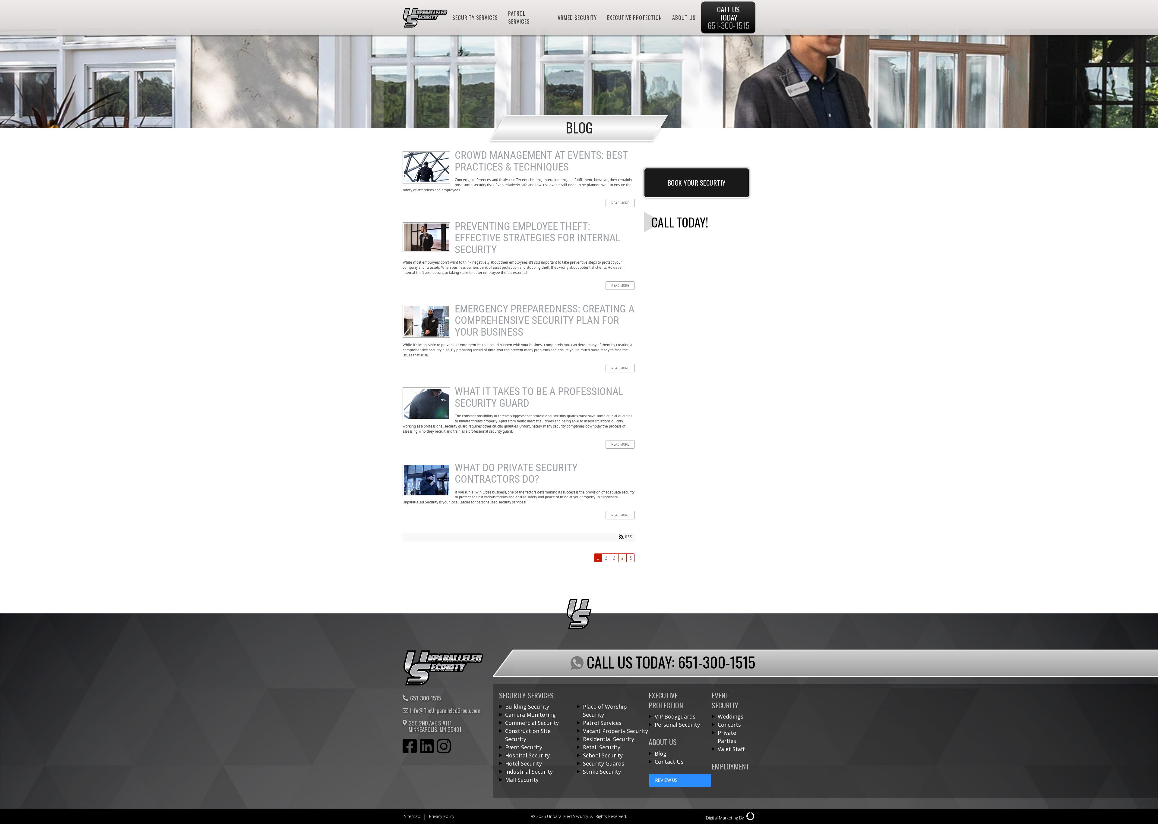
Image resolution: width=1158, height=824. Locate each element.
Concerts (729, 724)
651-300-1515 (425, 698)
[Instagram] (444, 747)
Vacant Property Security (615, 731)
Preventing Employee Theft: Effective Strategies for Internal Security (426, 237)
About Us (684, 17)
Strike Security (602, 771)
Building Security (527, 706)
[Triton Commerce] (443, 684)
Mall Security (522, 779)
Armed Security (577, 17)
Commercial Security (532, 722)
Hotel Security (523, 763)
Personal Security (677, 724)
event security (725, 700)
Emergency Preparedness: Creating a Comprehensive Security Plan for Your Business (426, 321)
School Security (603, 755)
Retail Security (601, 747)
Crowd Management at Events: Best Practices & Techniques (426, 167)
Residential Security (608, 739)
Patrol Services (519, 17)
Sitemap (412, 816)
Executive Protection (634, 17)
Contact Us (669, 761)
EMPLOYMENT (730, 766)
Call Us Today (728, 17)
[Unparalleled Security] (425, 25)
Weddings (730, 716)
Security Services (475, 17)
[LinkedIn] (427, 747)
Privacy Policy (441, 816)
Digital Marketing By (725, 818)
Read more (620, 203)
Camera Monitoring (530, 714)
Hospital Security (527, 755)
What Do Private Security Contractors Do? (426, 480)
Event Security (523, 747)
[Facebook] (410, 747)
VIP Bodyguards (675, 716)
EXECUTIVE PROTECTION (666, 700)
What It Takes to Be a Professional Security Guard (426, 404)
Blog (660, 753)
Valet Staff (731, 749)
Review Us (666, 780)
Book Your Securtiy (697, 182)
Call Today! (679, 222)
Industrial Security (529, 771)
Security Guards (603, 763)
